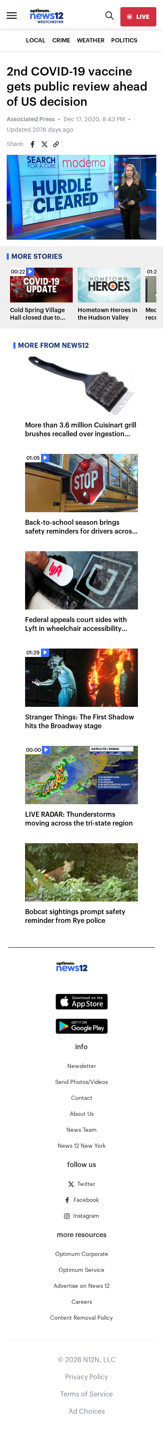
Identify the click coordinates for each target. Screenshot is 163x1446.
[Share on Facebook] (32, 144)
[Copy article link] (56, 144)
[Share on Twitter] (44, 144)
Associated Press (31, 119)
